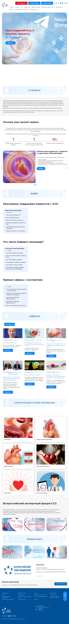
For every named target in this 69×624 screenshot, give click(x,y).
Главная (11, 7)
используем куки (8, 584)
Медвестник (58, 372)
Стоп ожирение (21, 3)
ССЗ (22, 7)
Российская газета (38, 340)
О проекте (17, 7)
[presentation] (4, 38)
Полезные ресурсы (33, 9)
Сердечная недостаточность (48, 7)
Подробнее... (8, 350)
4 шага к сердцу (34, 3)
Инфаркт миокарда (36, 7)
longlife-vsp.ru (39, 576)
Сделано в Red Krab (21, 618)
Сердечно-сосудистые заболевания (44, 439)
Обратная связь (53, 594)
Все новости (9, 324)
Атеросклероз (27, 7)
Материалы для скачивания (21, 9)
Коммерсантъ (16, 340)
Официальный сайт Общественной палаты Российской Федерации (14, 373)
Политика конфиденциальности (40, 596)
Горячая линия (47, 3)
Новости (12, 9)
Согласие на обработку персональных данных (55, 597)
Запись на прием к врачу (41, 492)
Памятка (41, 168)
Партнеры (36, 599)
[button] (34, 184)
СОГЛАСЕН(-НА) (60, 583)
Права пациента (59, 7)
